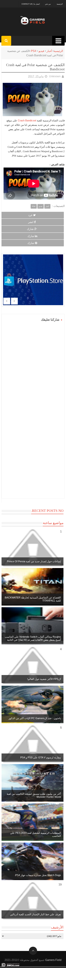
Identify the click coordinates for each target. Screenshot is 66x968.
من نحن (48, 4)
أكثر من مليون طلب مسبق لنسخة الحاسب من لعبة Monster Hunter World (34, 795)
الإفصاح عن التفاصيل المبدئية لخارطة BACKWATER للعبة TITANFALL (33, 599)
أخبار (49, 51)
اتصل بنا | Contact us (30, 4)
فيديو (41, 51)
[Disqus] (33, 365)
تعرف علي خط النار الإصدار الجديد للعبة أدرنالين (35, 914)
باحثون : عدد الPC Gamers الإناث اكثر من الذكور (34, 718)
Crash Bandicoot (27, 120)
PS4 (33, 51)
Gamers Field (53, 960)
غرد (30, 215)
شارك (30, 229)
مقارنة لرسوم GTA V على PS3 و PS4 (40, 757)
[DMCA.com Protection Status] (10, 965)
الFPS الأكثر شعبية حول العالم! (44, 679)
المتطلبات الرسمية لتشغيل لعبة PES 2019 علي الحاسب (35, 834)
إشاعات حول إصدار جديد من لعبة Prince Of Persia (34, 561)
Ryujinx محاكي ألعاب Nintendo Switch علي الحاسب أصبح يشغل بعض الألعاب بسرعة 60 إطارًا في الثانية (33, 638)
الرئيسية (60, 4)
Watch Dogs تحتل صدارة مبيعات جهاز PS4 (38, 875)
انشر (30, 222)
